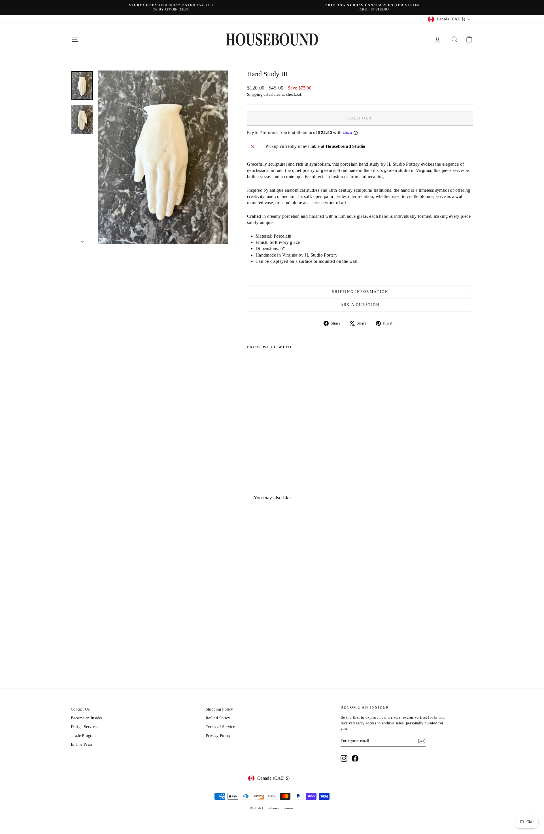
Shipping (254, 94)
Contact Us (80, 709)
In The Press (81, 744)
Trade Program (84, 735)
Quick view (119, 636)
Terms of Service (220, 727)
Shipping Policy (219, 709)
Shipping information (360, 291)
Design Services (84, 727)
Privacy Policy (218, 735)
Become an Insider (87, 718)
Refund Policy (218, 718)
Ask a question (360, 304)
